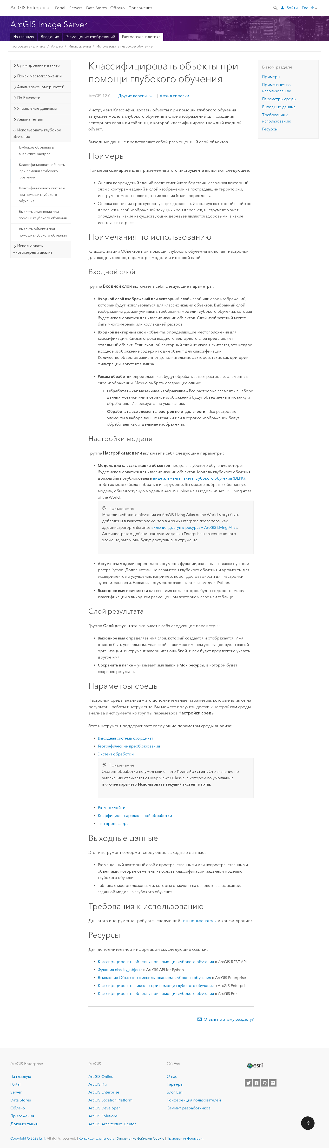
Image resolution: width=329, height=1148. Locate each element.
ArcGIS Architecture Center (112, 1124)
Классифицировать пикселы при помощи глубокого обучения (42, 194)
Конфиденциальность (96, 1138)
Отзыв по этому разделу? (229, 1019)
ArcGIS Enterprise (29, 7)
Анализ (57, 46)
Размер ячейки (111, 807)
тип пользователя (199, 920)
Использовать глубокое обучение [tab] (37, 133)
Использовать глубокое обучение (124, 46)
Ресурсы (269, 129)
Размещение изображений (90, 36)
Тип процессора (113, 823)
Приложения (140, 8)
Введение (50, 36)
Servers (75, 8)
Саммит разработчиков (189, 1108)
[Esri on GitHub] (264, 1083)
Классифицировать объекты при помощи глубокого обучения (42, 171)
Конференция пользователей (194, 1100)
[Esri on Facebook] (256, 1083)
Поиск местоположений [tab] (39, 76)
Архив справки (174, 95)
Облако (117, 8)
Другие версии (132, 96)
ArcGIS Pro (97, 1084)
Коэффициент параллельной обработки (135, 815)
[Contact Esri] (272, 1083)
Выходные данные (279, 107)
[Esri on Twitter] (248, 1083)
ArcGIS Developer (104, 1108)
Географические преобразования (129, 746)
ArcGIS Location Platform (110, 1100)
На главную (23, 36)
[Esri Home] (254, 1065)
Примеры (271, 77)
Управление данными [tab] (37, 108)
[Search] (276, 7)
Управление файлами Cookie (140, 1138)
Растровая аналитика (141, 36)
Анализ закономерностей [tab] (40, 87)
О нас (172, 1076)
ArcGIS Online (100, 1076)
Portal (60, 8)
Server (16, 1092)
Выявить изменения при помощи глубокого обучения (43, 215)
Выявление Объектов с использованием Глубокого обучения (154, 977)
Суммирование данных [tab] (38, 65)
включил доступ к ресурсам (194, 527)
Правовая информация (185, 1138)
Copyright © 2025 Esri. (28, 1138)
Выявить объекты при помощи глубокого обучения (43, 232)
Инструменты (79, 46)
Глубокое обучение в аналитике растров (36, 150)
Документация (24, 1124)
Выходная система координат (125, 738)
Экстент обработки (116, 754)
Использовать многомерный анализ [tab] (32, 249)
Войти (292, 8)
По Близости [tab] (28, 97)
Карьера (175, 1084)
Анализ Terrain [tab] (30, 119)
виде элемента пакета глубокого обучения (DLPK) (199, 478)
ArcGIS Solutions (103, 1116)
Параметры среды (279, 99)
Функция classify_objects (120, 969)
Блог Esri (175, 1092)
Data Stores (96, 8)
